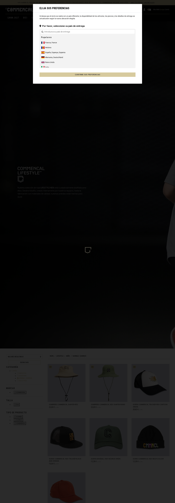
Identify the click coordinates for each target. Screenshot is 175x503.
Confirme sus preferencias (87, 75)
